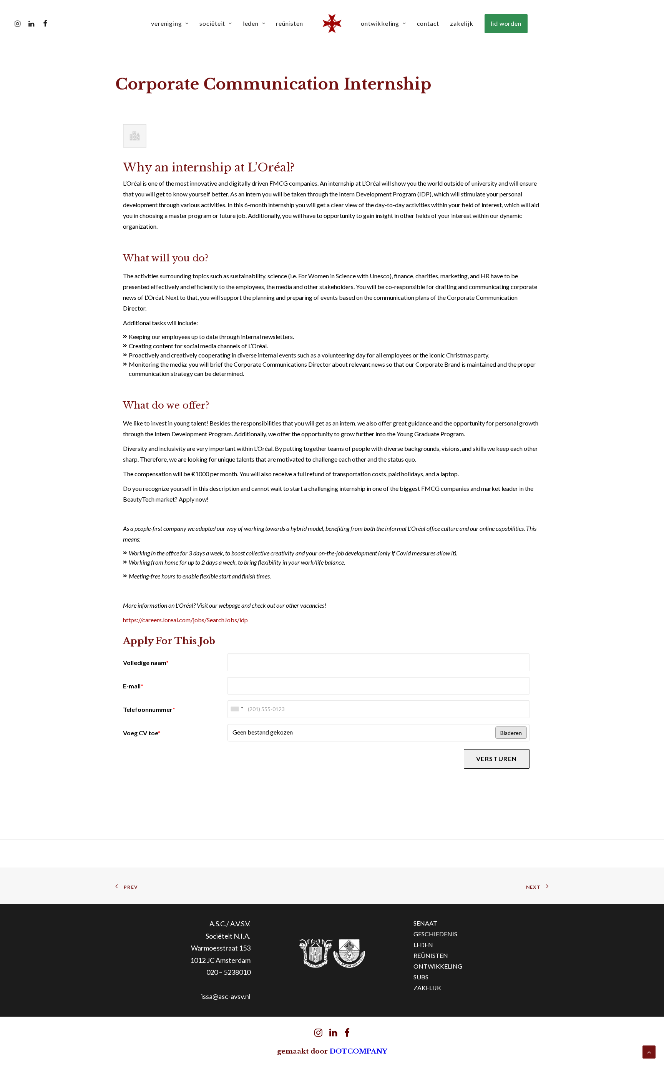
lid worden (506, 23)
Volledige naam (146, 662)
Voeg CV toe (142, 732)
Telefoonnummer (149, 709)
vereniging (166, 23)
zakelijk (461, 23)
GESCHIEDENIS (435, 933)
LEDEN (423, 944)
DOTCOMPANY (358, 1051)
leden (251, 23)
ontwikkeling (380, 23)
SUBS (420, 977)
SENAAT (425, 923)
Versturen (496, 758)
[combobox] (237, 709)
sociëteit (212, 23)
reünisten (289, 23)
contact (428, 23)
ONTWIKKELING (437, 966)
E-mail (133, 686)
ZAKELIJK (427, 987)
